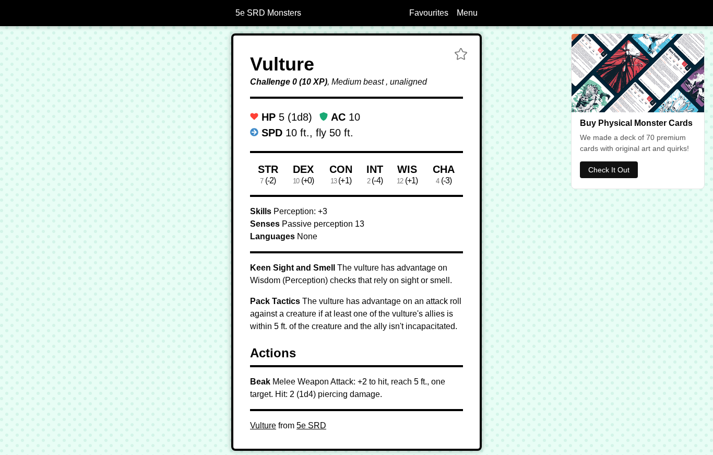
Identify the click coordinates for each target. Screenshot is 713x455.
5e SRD (311, 425)
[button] (460, 55)
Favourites (428, 12)
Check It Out (608, 170)
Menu (467, 12)
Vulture (263, 425)
